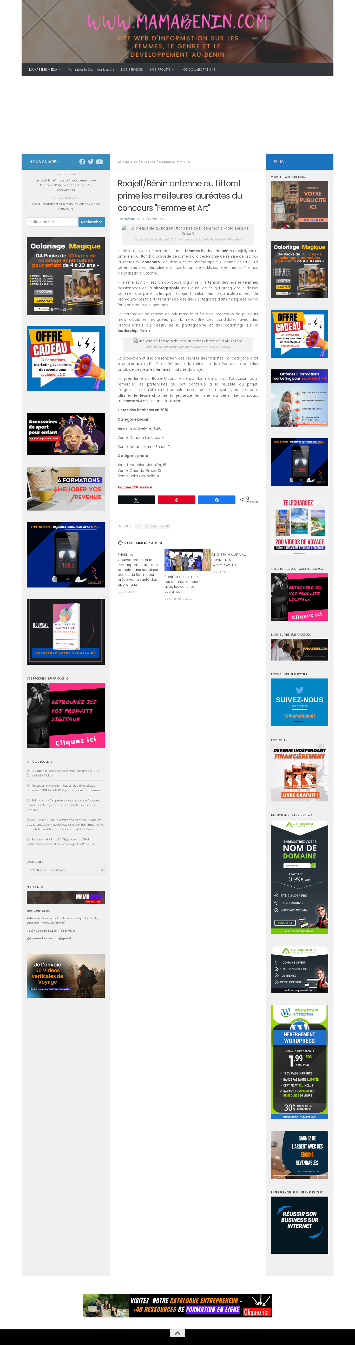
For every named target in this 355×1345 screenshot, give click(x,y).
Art (139, 526)
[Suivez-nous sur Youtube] (99, 162)
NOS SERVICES (132, 69)
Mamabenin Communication (91, 69)
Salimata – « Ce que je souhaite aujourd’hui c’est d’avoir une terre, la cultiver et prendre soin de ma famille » (64, 805)
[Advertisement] (177, 115)
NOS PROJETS (160, 69)
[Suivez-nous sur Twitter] (91, 162)
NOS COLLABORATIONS (198, 69)
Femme (151, 526)
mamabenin (132, 219)
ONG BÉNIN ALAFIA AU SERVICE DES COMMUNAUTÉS (228, 559)
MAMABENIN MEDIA (43, 69)
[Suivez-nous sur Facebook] (82, 162)
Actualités (128, 162)
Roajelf (165, 526)
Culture (148, 162)
